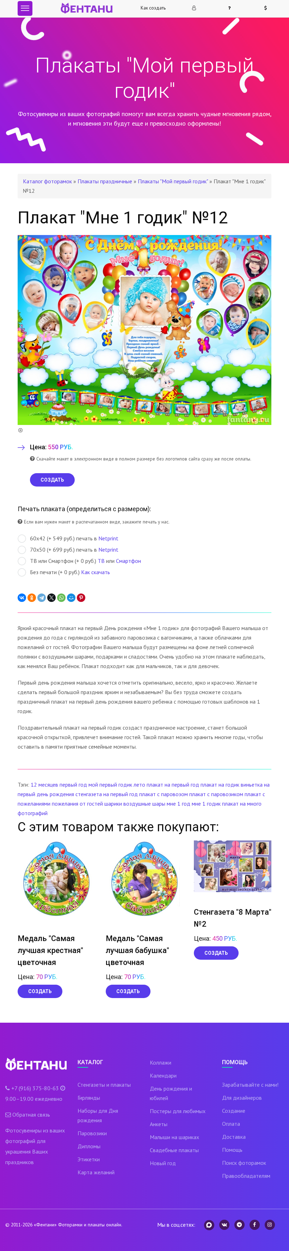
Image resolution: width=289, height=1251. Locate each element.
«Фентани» (45, 1224)
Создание (233, 1110)
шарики (113, 803)
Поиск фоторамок (244, 1162)
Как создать (153, 8)
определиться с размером (108, 509)
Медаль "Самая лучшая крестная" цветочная (50, 950)
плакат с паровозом (163, 794)
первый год (73, 784)
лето (139, 784)
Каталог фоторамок (47, 181)
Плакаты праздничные (105, 181)
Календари (163, 1075)
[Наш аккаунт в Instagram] (270, 1225)
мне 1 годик (206, 803)
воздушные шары (144, 803)
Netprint (108, 538)
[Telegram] (41, 597)
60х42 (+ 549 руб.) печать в (74, 538)
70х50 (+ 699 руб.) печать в (74, 549)
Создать (40, 991)
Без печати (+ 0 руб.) (70, 572)
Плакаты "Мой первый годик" (173, 181)
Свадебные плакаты (174, 1150)
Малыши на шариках (174, 1137)
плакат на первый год (173, 784)
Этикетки (89, 1159)
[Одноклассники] (31, 597)
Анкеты (158, 1124)
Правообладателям (246, 1175)
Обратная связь (31, 1114)
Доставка (234, 1136)
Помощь (232, 1149)
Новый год (163, 1163)
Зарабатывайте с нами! (250, 1084)
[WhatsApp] (61, 597)
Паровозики (92, 1133)
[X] (51, 597)
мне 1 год (178, 803)
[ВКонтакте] (22, 597)
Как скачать (95, 572)
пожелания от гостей (77, 803)
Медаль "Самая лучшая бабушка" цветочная (137, 950)
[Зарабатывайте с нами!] (268, 8)
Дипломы (89, 1146)
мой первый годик (110, 784)
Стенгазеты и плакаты (104, 1084)
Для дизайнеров (242, 1097)
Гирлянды (89, 1097)
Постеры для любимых (177, 1111)
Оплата (231, 1123)
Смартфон (128, 560)
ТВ (101, 560)
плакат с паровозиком (216, 794)
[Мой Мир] (71, 597)
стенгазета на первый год (106, 794)
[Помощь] (232, 8)
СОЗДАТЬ (52, 480)
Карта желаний (96, 1172)
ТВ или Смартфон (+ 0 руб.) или (85, 560)
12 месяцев (44, 784)
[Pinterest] (81, 597)
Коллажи (160, 1062)
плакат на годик (220, 784)
